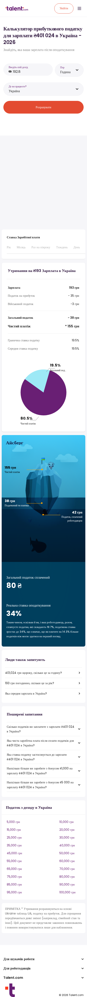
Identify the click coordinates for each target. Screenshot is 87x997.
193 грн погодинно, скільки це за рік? (29, 683)
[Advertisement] (43, 182)
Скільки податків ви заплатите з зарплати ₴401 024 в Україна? (40, 729)
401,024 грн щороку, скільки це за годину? (33, 673)
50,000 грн (67, 853)
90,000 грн (67, 884)
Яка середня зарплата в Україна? (26, 693)
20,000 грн (67, 830)
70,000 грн (67, 869)
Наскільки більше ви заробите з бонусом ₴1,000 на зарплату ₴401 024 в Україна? (39, 770)
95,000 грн (14, 892)
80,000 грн (67, 877)
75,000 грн (14, 877)
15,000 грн (14, 830)
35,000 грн (14, 845)
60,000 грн (67, 861)
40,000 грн (67, 845)
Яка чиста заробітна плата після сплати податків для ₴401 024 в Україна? (40, 743)
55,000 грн (14, 861)
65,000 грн (14, 869)
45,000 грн (14, 853)
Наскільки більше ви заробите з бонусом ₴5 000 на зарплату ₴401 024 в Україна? (40, 784)
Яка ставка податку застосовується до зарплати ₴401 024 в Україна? (37, 757)
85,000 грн (14, 884)
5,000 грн (13, 822)
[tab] (9, 249)
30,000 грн (67, 837)
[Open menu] (79, 8)
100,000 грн (67, 892)
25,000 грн (14, 837)
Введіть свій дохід (18, 67)
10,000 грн (66, 822)
